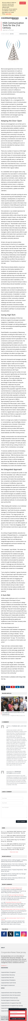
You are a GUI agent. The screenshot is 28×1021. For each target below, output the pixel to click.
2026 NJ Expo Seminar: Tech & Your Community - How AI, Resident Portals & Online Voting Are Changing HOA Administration (14, 865)
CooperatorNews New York (7, 977)
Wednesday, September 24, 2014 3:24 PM (13, 772)
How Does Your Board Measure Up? (13, 888)
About (3, 947)
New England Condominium (8, 985)
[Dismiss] (25, 1009)
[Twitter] (10, 934)
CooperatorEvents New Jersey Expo (9, 997)
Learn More (8, 14)
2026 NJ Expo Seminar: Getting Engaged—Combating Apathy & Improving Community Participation (14, 860)
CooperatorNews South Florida (8, 982)
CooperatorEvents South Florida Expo (10, 1008)
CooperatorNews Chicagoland (8, 972)
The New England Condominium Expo (10, 1000)
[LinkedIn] (17, 934)
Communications (23, 33)
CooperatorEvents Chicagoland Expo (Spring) (12, 1005)
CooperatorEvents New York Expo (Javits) (10, 995)
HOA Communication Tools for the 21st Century (14, 909)
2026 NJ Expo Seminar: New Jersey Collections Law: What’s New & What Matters (13, 878)
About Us (3, 1019)
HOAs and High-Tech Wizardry (16, 895)
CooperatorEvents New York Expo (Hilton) (11, 992)
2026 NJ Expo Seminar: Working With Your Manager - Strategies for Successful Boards (13, 874)
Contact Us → (4, 965)
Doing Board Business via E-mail (13, 902)
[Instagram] (24, 934)
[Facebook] (4, 934)
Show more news (14, 852)
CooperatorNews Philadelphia (8, 980)
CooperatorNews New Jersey (8, 975)
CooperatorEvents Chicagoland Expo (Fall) (11, 1003)
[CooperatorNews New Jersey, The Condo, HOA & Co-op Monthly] (10, 18)
